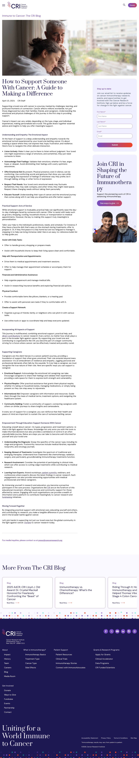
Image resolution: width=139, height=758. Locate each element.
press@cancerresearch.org (50, 540)
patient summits (49, 472)
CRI (48, 487)
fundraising (7, 497)
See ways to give (107, 203)
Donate (132, 5)
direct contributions (11, 336)
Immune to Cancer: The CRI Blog (21, 15)
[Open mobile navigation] (3, 5)
